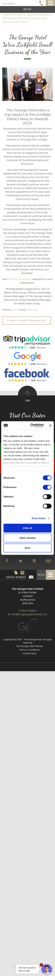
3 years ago (32, 310)
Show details (39, 518)
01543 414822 (16, 577)
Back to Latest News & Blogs (28, 320)
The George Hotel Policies (29, 646)
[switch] (47, 487)
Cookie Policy (29, 654)
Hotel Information (13, 15)
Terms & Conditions (29, 650)
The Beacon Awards (20, 279)
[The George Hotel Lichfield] (9, 3)
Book (27, 9)
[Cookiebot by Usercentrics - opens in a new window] (32, 425)
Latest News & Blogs (38, 15)
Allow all (27, 528)
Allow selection (27, 538)
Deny (27, 548)
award (15, 310)
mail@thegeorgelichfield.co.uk (28, 614)
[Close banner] (50, 425)
